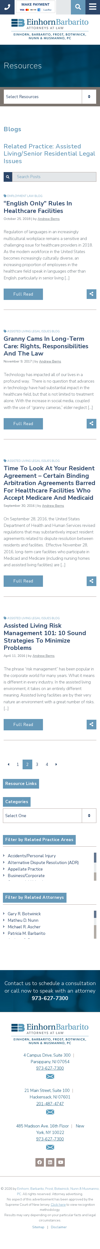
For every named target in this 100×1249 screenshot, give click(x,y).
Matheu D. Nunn (23, 920)
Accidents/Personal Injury (32, 856)
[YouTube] (60, 1162)
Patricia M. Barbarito (26, 933)
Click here (58, 1204)
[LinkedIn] (50, 1162)
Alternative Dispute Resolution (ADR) (43, 862)
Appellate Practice (25, 869)
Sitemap (38, 1227)
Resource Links (21, 783)
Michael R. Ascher (24, 927)
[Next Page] (56, 764)
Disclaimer (59, 1227)
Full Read (23, 294)
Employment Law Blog (24, 196)
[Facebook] (39, 1162)
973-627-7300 (50, 998)
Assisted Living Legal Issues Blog (33, 331)
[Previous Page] (8, 764)
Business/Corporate (26, 876)
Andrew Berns (49, 219)
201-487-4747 (50, 1104)
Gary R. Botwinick (24, 914)
